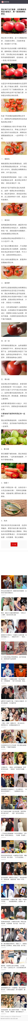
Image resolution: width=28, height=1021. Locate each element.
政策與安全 (7, 1018)
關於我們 (3, 1018)
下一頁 (14, 544)
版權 (17, 1018)
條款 (12, 1018)
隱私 (14, 1018)
